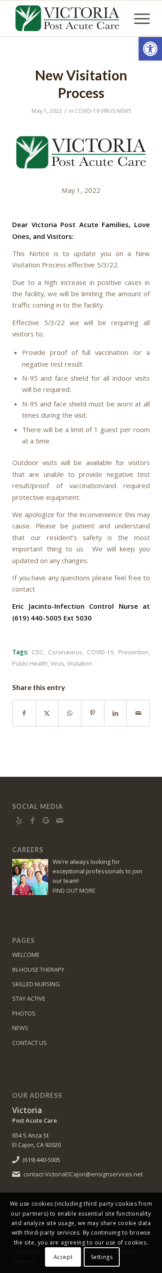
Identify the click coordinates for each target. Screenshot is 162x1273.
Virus (57, 663)
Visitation (79, 663)
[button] (150, 49)
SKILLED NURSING (36, 984)
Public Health (30, 663)
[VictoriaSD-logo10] (67, 18)
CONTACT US (29, 1043)
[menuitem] (137, 18)
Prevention (133, 652)
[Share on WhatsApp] (69, 713)
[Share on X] (47, 713)
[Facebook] (32, 820)
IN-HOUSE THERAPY (38, 969)
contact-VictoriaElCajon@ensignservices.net (83, 1174)
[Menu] (137, 18)
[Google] (46, 820)
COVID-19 (100, 652)
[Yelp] (19, 820)
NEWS (20, 1028)
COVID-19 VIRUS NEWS (103, 111)
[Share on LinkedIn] (115, 713)
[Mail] (59, 820)
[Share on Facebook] (24, 713)
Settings (102, 1257)
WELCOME (26, 955)
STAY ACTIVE (28, 998)
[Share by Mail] (138, 713)
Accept (63, 1257)
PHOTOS (24, 1013)
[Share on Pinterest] (92, 713)
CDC (38, 652)
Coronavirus (65, 652)
